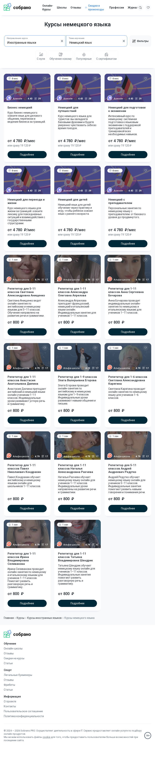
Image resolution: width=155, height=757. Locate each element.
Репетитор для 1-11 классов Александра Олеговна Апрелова (73, 292)
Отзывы (76, 7)
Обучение (10, 643)
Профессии (116, 7)
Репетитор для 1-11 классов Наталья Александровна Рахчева (75, 468)
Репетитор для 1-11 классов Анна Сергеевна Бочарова (126, 292)
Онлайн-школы (13, 648)
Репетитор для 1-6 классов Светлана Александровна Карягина (127, 380)
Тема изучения (76, 38)
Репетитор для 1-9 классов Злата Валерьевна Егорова (77, 378)
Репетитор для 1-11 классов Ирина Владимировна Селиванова (22, 559)
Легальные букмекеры (18, 674)
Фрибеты (9, 684)
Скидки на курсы (14, 658)
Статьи (8, 663)
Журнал (133, 7)
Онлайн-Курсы (47, 7)
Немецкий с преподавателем (120, 201)
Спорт (8, 670)
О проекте (10, 701)
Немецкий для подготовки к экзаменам (127, 109)
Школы (62, 7)
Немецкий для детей (72, 199)
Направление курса (17, 38)
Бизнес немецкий (20, 107)
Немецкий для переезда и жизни (26, 201)
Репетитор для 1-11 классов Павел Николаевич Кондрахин (24, 468)
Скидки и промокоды (96, 7)
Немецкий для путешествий (68, 109)
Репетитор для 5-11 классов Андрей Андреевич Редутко (122, 468)
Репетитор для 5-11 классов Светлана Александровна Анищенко (26, 292)
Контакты (10, 706)
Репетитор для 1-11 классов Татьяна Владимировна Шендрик (75, 557)
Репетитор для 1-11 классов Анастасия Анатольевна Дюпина (23, 380)
